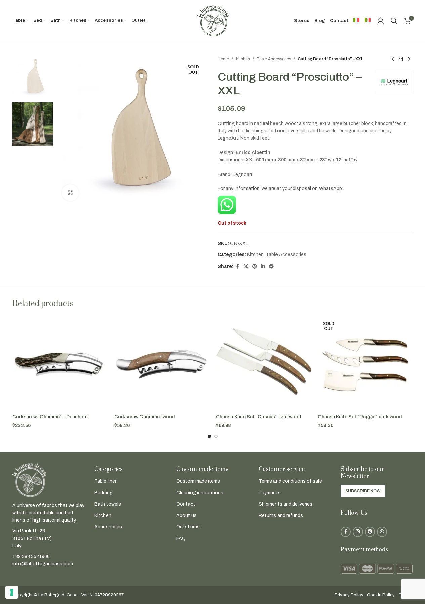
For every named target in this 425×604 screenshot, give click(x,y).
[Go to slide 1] (209, 436)
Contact (185, 504)
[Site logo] (212, 20)
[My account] (380, 21)
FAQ (181, 538)
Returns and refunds (281, 515)
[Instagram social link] (358, 532)
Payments (270, 492)
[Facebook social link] (237, 266)
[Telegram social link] (271, 266)
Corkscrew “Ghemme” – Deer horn (50, 416)
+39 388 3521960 (31, 556)
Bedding (103, 492)
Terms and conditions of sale (290, 481)
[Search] (394, 21)
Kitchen (243, 59)
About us (186, 515)
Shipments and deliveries (285, 504)
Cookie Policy (381, 595)
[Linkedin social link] (263, 266)
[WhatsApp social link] (382, 532)
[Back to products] (401, 59)
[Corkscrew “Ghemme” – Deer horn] (60, 363)
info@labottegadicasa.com (42, 563)
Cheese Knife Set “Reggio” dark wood (360, 416)
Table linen (106, 481)
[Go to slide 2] (216, 436)
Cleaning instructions (199, 492)
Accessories (108, 526)
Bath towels (107, 504)
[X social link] (246, 266)
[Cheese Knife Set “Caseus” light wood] (263, 363)
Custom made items (198, 481)
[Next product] (409, 59)
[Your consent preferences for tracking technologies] (11, 592)
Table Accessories (274, 59)
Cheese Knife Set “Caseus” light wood (258, 416)
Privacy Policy (349, 595)
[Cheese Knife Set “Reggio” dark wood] (365, 363)
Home (223, 59)
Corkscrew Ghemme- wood (144, 416)
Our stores (188, 526)
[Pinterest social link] (254, 266)
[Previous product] (393, 59)
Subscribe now (362, 491)
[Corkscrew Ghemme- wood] (161, 363)
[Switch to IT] (356, 21)
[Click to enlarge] (70, 192)
